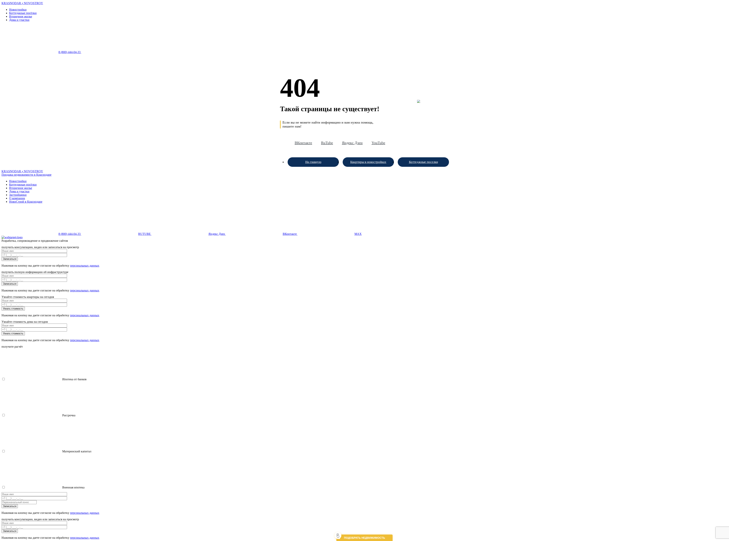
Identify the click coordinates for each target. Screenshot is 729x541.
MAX (358, 233)
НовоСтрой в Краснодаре (25, 201)
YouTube (378, 143)
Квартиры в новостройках (368, 162)
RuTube (327, 143)
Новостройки (18, 9)
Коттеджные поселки (423, 162)
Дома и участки (19, 19)
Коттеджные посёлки (23, 13)
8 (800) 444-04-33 (69, 52)
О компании (17, 198)
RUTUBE (144, 233)
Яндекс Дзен (352, 143)
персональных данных (84, 265)
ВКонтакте (303, 143)
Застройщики (18, 194)
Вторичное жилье (20, 16)
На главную (313, 162)
